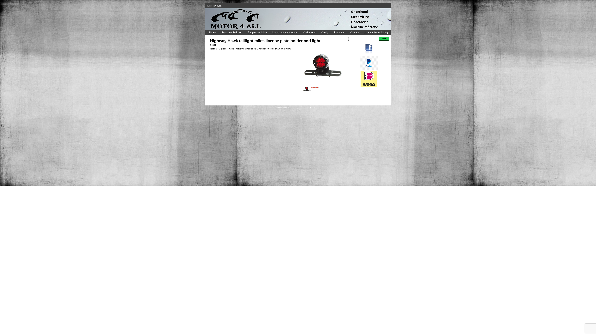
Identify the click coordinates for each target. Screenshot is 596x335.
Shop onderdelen (257, 32)
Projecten (339, 32)
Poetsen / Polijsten (231, 32)
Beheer (316, 108)
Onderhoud (309, 32)
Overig (324, 32)
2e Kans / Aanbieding (376, 32)
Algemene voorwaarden (304, 108)
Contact (354, 32)
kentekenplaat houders (285, 32)
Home (212, 32)
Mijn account (214, 5)
